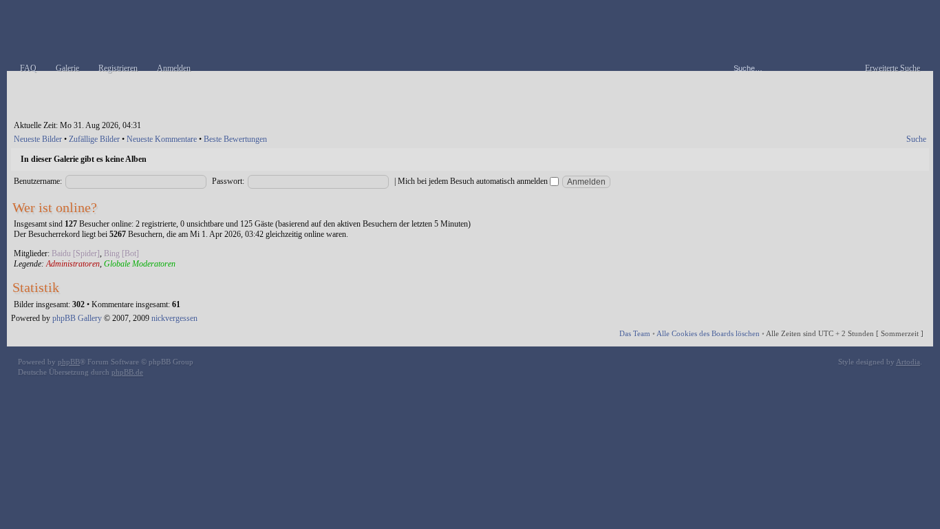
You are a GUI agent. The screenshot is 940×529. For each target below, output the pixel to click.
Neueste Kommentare (162, 139)
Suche (916, 139)
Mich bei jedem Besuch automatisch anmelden (474, 181)
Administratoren (73, 264)
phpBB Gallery (77, 318)
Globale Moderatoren (139, 264)
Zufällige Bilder (94, 139)
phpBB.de (127, 372)
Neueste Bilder (38, 139)
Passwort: (228, 181)
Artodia (908, 361)
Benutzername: (38, 181)
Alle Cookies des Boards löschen (708, 333)
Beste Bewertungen (235, 139)
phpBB (69, 361)
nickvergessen (174, 318)
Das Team (634, 333)
